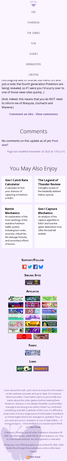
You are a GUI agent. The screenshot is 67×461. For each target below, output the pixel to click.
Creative (34, 74)
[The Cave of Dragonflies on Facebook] (35, 268)
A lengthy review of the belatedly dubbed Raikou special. (49, 187)
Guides (33, 53)
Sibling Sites (32, 275)
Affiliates (32, 291)
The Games (33, 33)
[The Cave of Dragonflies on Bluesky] (40, 268)
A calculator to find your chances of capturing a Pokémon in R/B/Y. (16, 189)
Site (33, 12)
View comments (47, 114)
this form (35, 426)
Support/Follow (32, 260)
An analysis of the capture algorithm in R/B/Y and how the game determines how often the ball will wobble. (50, 221)
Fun (33, 43)
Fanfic (33, 345)
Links (32, 361)
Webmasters (33, 64)
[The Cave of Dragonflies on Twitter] (29, 268)
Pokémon (33, 22)
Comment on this (21, 114)
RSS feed (35, 456)
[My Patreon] (24, 268)
